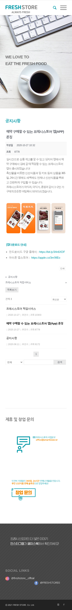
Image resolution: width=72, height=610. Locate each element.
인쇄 (62, 268)
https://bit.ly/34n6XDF (52, 251)
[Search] (52, 7)
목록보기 (12, 289)
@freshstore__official (22, 578)
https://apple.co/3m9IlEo (45, 257)
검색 (59, 362)
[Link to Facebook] (64, 604)
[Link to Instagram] (58, 604)
